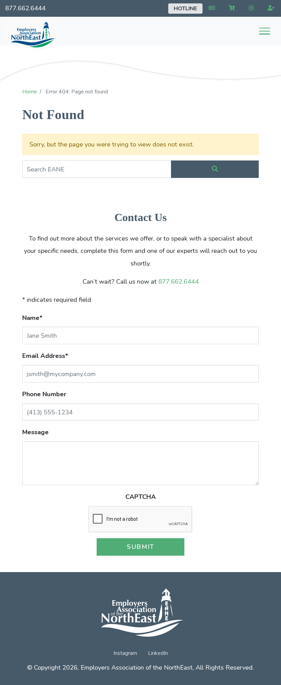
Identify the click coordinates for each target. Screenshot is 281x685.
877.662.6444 (25, 8)
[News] (210, 8)
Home (29, 91)
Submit (140, 546)
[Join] (270, 8)
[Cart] (230, 8)
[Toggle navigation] (264, 31)
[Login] (249, 8)
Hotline (185, 8)
